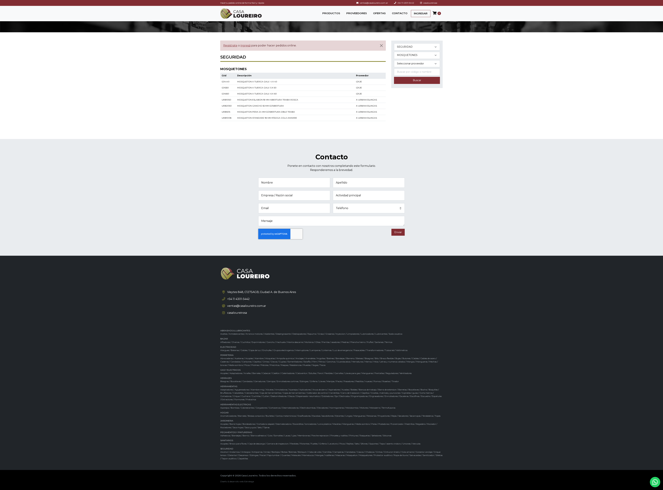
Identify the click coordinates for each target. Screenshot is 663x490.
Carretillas (334, 393)
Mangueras (421, 361)
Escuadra (425, 396)
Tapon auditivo (229, 458)
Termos (388, 342)
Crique (236, 396)
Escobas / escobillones (323, 416)
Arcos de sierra (320, 389)
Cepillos (257, 361)
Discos (291, 396)
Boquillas (433, 389)
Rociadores (225, 427)
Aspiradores (334, 389)
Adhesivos (225, 435)
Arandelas (310, 358)
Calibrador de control (317, 393)
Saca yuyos (250, 427)
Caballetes (238, 393)
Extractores (227, 399)
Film (315, 361)
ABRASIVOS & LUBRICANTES (235, 330)
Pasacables (359, 350)
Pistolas (264, 365)
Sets (260, 427)
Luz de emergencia (342, 350)
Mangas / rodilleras (324, 455)
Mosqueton (352, 455)
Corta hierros (426, 393)
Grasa (321, 334)
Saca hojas (238, 427)
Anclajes (300, 358)
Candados (235, 361)
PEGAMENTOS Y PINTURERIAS (236, 432)
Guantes (285, 455)
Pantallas (379, 373)
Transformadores (374, 350)
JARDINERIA (226, 420)
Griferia (313, 381)
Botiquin (302, 452)
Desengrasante (283, 334)
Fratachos (251, 399)
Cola (270, 435)
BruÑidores (225, 393)
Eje (336, 396)
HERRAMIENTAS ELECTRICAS (235, 404)
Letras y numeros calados (392, 361)
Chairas (235, 342)
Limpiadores (353, 334)
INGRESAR (420, 13)
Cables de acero (428, 358)
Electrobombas (308, 407)
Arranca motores (254, 334)
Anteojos (245, 452)
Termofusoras (388, 407)
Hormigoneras (337, 407)
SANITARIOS (226, 440)
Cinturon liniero (392, 452)
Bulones (406, 358)
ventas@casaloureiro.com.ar (373, 3)
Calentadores (287, 373)
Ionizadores (310, 424)
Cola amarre (407, 452)
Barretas (402, 389)
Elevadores (322, 407)
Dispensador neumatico (308, 396)
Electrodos (344, 396)
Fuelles (314, 443)
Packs (339, 381)
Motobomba (352, 407)
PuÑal (370, 342)
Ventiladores (406, 373)
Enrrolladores (391, 396)
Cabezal (266, 373)
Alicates (269, 389)
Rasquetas (365, 435)
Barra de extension (387, 389)
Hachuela (281, 342)
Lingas (348, 416)
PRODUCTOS (331, 13)
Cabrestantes (251, 393)
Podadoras (383, 424)
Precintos (274, 365)
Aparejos (293, 389)
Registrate (230, 45)
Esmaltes (278, 435)
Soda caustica (395, 334)
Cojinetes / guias (410, 393)
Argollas (321, 358)
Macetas (337, 424)
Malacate (296, 455)
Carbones (247, 361)
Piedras (345, 342)
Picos (247, 365)
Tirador (395, 381)
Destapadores (299, 334)
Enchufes (267, 350)
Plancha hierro (357, 342)
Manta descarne (295, 342)
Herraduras (357, 361)
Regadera (420, 424)
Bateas (359, 358)
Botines (292, 452)
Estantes (339, 416)
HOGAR (224, 412)
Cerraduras (259, 381)
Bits (377, 358)
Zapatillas (243, 458)
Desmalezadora (283, 424)
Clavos (274, 361)
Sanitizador (428, 455)
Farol (320, 373)
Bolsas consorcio (256, 416)
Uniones (407, 443)
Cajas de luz (255, 350)
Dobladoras (327, 396)
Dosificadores (304, 416)
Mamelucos (308, 455)
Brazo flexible (387, 358)
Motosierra (375, 407)
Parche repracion (320, 435)
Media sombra (236, 365)
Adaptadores (236, 373)
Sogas (315, 365)
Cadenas (224, 361)
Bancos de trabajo (368, 389)
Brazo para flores (238, 443)
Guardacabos (343, 361)
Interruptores (302, 350)
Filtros (322, 361)
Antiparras (257, 452)
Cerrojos (271, 381)
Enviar (398, 232)
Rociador (431, 424)
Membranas (304, 435)
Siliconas (387, 435)
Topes (437, 416)
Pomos (377, 381)
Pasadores (349, 381)
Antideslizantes (236, 334)
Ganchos (330, 361)
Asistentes (269, 334)
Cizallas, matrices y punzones (385, 393)
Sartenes (379, 342)
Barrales (256, 373)
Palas (374, 424)
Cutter (265, 396)
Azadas (345, 389)
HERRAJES (226, 378)
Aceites (223, 334)
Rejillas (350, 443)
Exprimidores (258, 342)
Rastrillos (409, 424)
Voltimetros (401, 350)
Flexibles (329, 373)
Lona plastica (324, 424)
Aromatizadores (228, 416)
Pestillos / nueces (363, 381)
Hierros (368, 361)
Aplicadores (305, 389)
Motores (364, 407)
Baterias (235, 350)
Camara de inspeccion (278, 443)
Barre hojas (235, 424)
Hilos (375, 361)
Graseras (329, 334)
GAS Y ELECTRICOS (230, 370)
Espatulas (437, 396)
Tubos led (389, 350)
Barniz (246, 435)
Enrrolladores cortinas (287, 381)
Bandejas (340, 358)
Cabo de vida (314, 452)
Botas (284, 452)
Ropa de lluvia (401, 455)
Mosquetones (365, 455)
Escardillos (298, 424)
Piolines (255, 365)
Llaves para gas (352, 373)
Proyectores (384, 416)
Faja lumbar (273, 455)
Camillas (327, 452)
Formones (239, 399)
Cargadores (261, 407)
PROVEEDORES (356, 13)
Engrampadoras (359, 396)
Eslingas (304, 381)
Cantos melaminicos (286, 416)
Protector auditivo (383, 455)
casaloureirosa (430, 3)
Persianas (371, 416)
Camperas (338, 452)
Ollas (317, 342)
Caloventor (301, 373)
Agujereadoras (242, 389)
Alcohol (224, 452)
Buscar (417, 80)
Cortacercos (275, 407)
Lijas (294, 435)
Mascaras (340, 455)
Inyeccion (340, 334)
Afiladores (225, 342)
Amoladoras (281, 389)
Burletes (270, 416)
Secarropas (415, 416)
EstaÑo (307, 361)
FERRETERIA (227, 355)
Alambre (259, 358)
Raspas (284, 365)
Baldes (354, 389)
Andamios (234, 452)
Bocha (424, 389)
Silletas (439, 455)
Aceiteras (239, 358)
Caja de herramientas (270, 393)
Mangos (411, 361)
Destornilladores (279, 396)
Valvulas (416, 443)
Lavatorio (333, 443)
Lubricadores (367, 334)
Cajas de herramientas (294, 393)
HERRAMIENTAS (228, 386)
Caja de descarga (256, 443)
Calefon (276, 373)
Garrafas (338, 373)
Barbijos (276, 452)
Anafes (247, 373)
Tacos (322, 365)
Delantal (232, 455)
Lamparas (315, 350)
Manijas (330, 381)
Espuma (312, 334)
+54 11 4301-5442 (405, 3)
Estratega (249, 481)
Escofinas (414, 396)
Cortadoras (225, 396)
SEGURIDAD (226, 448)
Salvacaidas (415, 455)
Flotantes (304, 443)
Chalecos (369, 452)
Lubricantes (381, 334)
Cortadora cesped (265, 424)
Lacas (287, 435)
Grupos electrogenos (283, 350)
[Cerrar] (381, 45)
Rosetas (386, 381)
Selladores (376, 435)
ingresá (246, 45)
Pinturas (353, 435)
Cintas (266, 361)
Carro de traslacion (350, 393)
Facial (263, 455)
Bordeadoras (249, 424)
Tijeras (266, 427)
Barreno (350, 358)
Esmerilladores (295, 361)
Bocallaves (235, 381)
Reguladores (392, 373)
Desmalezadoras (290, 407)
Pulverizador (397, 424)
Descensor (243, 455)
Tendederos (427, 416)
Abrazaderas (226, 358)
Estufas (312, 373)
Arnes (267, 452)
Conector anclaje (424, 452)
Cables (244, 350)
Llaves (322, 381)
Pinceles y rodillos (339, 435)
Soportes (373, 443)
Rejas (394, 416)
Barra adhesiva (258, 435)
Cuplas (282, 361)
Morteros (309, 342)
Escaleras (404, 396)
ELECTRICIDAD (228, 347)
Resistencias (296, 365)
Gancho (271, 342)
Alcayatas (270, 358)
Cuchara (245, 396)
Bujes (398, 358)
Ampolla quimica (285, 358)
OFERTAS (379, 13)
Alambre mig (257, 389)
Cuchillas (256, 396)
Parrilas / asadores (331, 342)
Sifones (364, 443)
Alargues (224, 350)
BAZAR (224, 338)
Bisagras (369, 358)
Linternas (327, 350)
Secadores (403, 416)
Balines (330, 358)
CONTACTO (399, 13)
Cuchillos (245, 342)
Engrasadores (376, 396)
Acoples (249, 358)
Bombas (235, 407)
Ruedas (307, 365)
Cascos (360, 452)
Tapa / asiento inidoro (390, 443)
